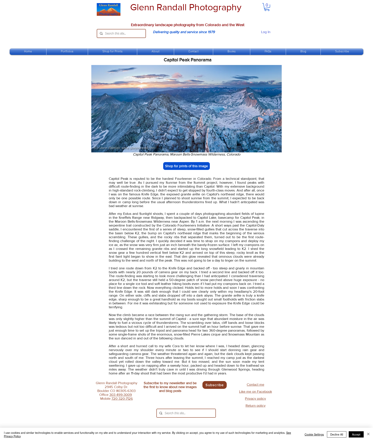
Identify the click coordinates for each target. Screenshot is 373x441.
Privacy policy (255, 399)
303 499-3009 (120, 395)
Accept (356, 434)
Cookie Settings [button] (314, 434)
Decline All (336, 434)
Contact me (255, 385)
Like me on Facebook (255, 392)
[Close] (368, 434)
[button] (112, 51)
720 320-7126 (122, 399)
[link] (267, 7)
